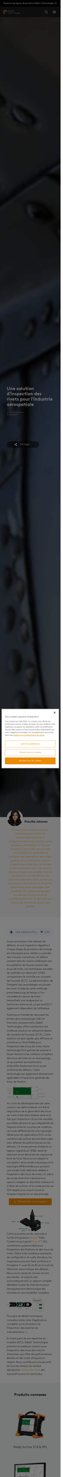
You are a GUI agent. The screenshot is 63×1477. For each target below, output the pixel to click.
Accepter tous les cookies (30, 761)
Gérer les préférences (30, 744)
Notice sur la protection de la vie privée (29, 735)
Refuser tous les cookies (30, 752)
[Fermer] (54, 712)
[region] (30, 738)
